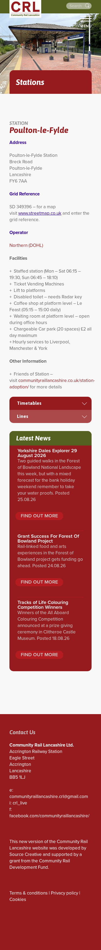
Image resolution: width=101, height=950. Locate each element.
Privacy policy (64, 893)
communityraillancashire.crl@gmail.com (48, 796)
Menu (86, 26)
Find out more (39, 516)
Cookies (17, 899)
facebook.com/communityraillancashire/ (49, 816)
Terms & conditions (28, 893)
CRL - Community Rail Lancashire (25, 9)
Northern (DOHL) (26, 245)
